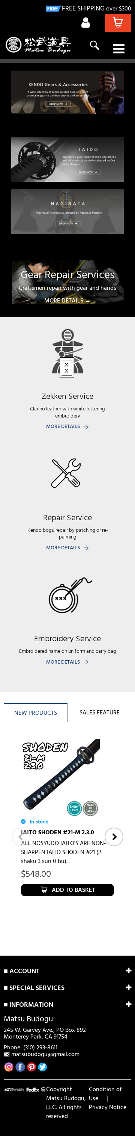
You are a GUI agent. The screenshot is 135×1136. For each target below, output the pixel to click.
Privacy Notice (107, 1107)
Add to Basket (73, 890)
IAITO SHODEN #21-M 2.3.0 (57, 833)
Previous (21, 837)
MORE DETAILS (63, 426)
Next (114, 837)
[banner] (67, 92)
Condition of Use (105, 1094)
